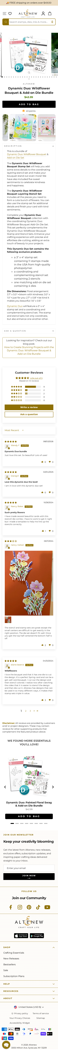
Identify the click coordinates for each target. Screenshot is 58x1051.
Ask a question (15, 331)
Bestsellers (9, 964)
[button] (16, 387)
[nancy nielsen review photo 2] (8, 619)
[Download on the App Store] (21, 935)
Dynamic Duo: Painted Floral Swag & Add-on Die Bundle (29, 804)
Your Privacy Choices (19, 1018)
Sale (5, 970)
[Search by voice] (52, 22)
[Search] (6, 22)
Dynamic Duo (15, 306)
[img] (11, 441)
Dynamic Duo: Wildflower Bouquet (26, 154)
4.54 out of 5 (36, 378)
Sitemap (40, 1018)
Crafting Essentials (13, 952)
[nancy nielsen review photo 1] (29, 583)
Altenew (29, 84)
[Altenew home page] (28, 13)
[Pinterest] (29, 908)
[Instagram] (20, 908)
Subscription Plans (13, 976)
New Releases (11, 958)
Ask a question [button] (29, 414)
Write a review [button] (29, 407)
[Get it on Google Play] (37, 935)
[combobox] (29, 22)
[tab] (12, 823)
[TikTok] (38, 908)
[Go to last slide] (5, 787)
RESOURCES (10, 991)
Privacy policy (21, 1013)
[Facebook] (10, 908)
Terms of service (41, 1013)
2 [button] (25, 711)
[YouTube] (47, 908)
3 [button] (30, 711)
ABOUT (7, 998)
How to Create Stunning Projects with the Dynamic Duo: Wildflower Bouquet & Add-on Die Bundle (29, 350)
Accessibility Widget (20, 1023)
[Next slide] (53, 787)
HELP (6, 984)
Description (13, 146)
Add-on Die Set (15, 157)
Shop (6, 947)
